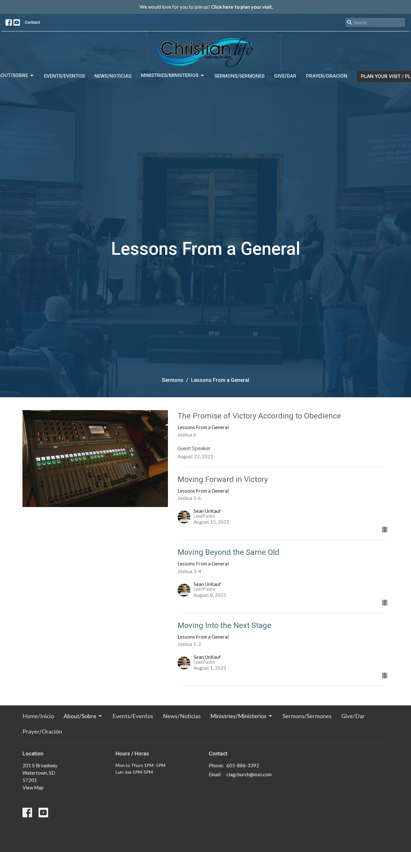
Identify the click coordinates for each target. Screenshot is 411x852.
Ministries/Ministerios (169, 75)
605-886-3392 (242, 765)
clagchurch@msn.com (249, 774)
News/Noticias (112, 76)
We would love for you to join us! (206, 7)
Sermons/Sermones (239, 76)
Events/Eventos (64, 76)
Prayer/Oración (326, 76)
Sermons (172, 380)
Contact (32, 22)
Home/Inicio (38, 715)
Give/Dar (285, 76)
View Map (33, 787)
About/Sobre (80, 715)
